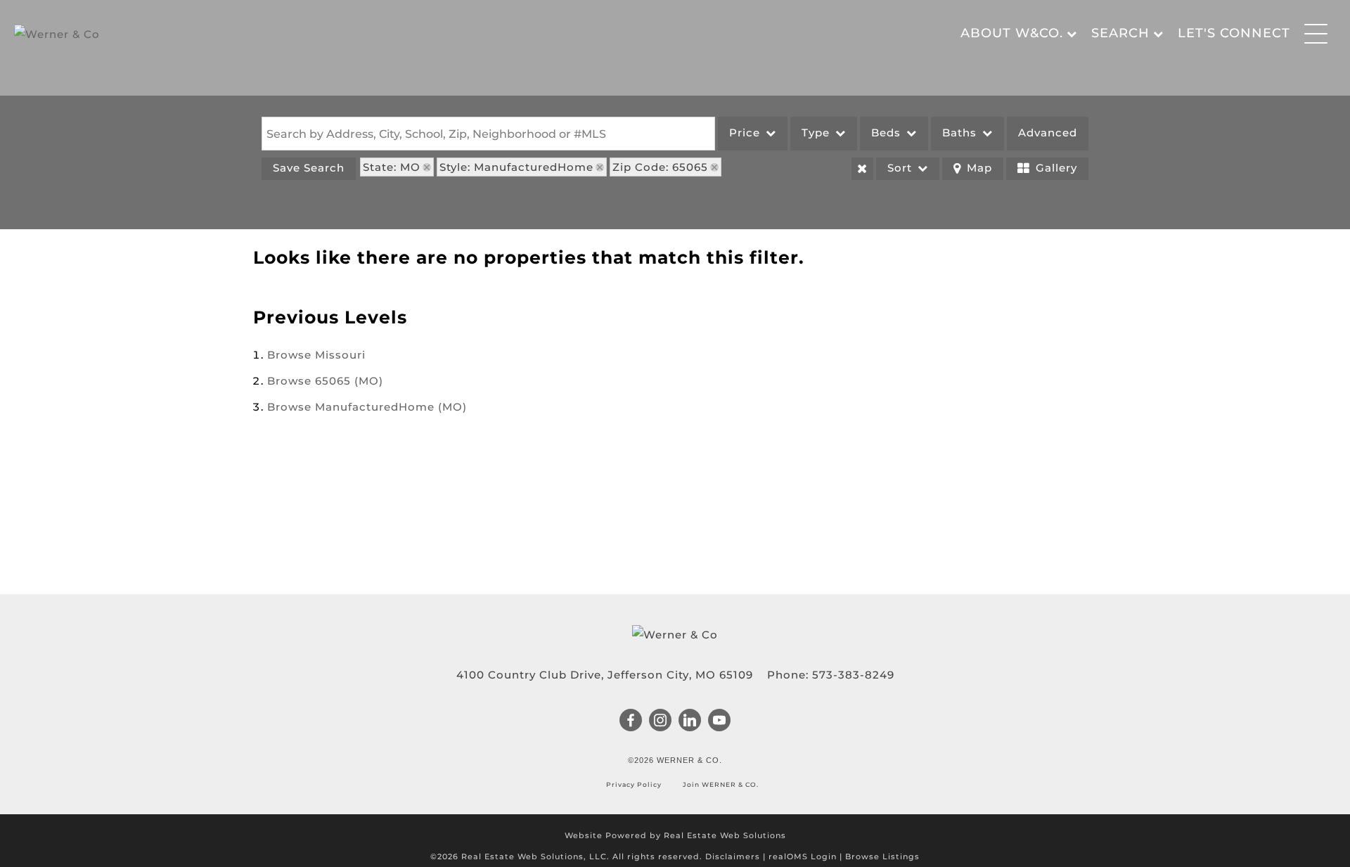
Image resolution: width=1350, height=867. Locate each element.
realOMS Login (803, 856)
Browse (316, 354)
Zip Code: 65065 (660, 167)
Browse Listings (882, 856)
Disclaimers (732, 856)
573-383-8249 (853, 674)
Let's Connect (1234, 33)
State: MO (391, 167)
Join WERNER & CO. (720, 784)
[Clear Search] (862, 169)
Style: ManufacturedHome (516, 167)
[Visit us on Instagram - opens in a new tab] (660, 721)
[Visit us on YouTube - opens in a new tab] (719, 721)
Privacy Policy (635, 784)
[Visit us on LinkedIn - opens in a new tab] (690, 721)
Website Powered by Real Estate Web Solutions (675, 835)
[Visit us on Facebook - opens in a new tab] (631, 721)
